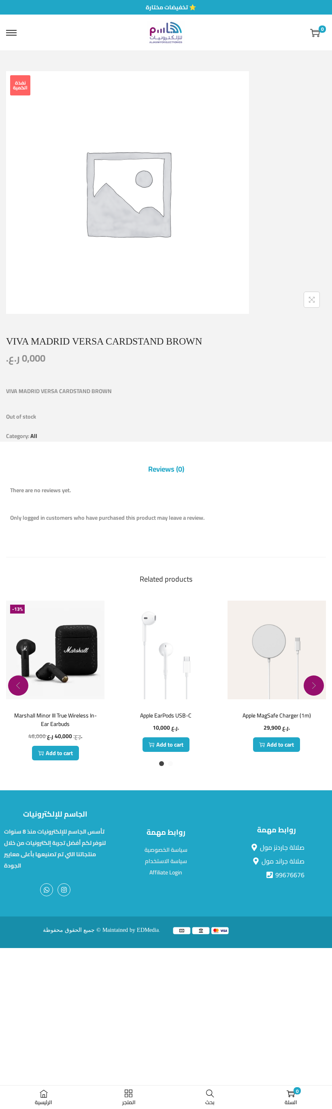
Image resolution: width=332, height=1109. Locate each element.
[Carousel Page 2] (170, 763)
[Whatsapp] (46, 889)
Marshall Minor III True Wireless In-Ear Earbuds (55, 719)
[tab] (166, 469)
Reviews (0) (166, 469)
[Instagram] (63, 889)
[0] (315, 33)
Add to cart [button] (59, 753)
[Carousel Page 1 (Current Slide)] (161, 763)
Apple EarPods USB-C (166, 715)
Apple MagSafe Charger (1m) (277, 715)
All (33, 436)
